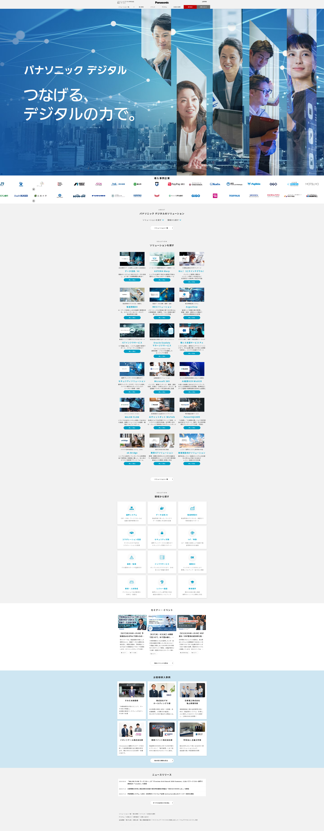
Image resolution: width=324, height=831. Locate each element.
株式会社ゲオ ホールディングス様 (162, 700)
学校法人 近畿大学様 (192, 738)
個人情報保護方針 (145, 820)
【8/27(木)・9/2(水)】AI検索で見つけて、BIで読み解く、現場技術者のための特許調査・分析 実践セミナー (161, 636)
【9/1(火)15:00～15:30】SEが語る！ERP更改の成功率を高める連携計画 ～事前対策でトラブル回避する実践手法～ (191, 635)
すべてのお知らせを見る (161, 803)
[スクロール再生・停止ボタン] (33, 189)
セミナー (124, 652)
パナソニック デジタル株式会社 (125, 1)
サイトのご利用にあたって (170, 820)
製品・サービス (121, 3)
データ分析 (133, 652)
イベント (152, 7)
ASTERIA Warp (185, 652)
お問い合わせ (203, 7)
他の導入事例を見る (161, 761)
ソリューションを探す (152, 220)
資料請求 (190, 7)
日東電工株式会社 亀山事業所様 (192, 700)
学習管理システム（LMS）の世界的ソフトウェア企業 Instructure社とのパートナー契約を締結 (161, 794)
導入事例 (141, 7)
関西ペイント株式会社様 (162, 738)
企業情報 (204, 1)
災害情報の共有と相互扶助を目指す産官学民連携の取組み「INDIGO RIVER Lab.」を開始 (158, 789)
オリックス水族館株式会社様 (131, 700)
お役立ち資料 (177, 7)
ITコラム (164, 7)
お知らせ (129, 817)
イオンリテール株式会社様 (131, 738)
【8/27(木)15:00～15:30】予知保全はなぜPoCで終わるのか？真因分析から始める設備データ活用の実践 (132, 635)
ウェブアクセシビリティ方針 (189, 820)
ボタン (132, 268)
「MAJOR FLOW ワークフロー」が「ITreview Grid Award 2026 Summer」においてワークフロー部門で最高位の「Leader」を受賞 (165, 782)
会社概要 (121, 820)
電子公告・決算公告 (132, 820)
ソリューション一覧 (123, 7)
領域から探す (173, 220)
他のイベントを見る (161, 663)
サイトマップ (157, 820)
